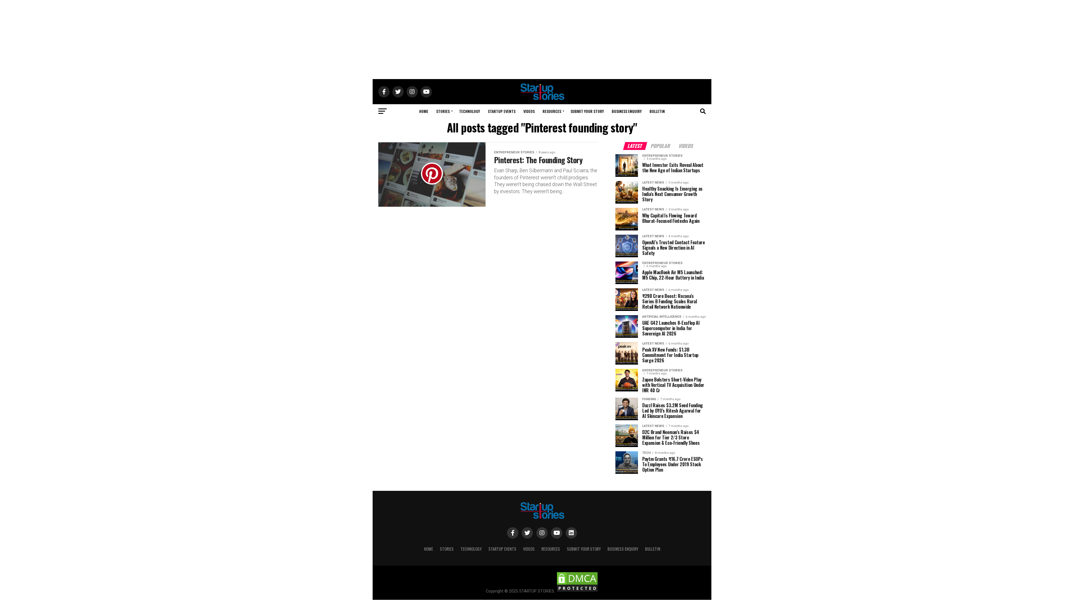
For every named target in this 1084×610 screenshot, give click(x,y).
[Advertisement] (542, 39)
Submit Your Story (587, 111)
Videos (529, 111)
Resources (552, 111)
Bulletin (657, 111)
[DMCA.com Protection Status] (577, 591)
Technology (469, 111)
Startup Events (501, 111)
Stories (443, 111)
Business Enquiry (627, 111)
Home (423, 111)
